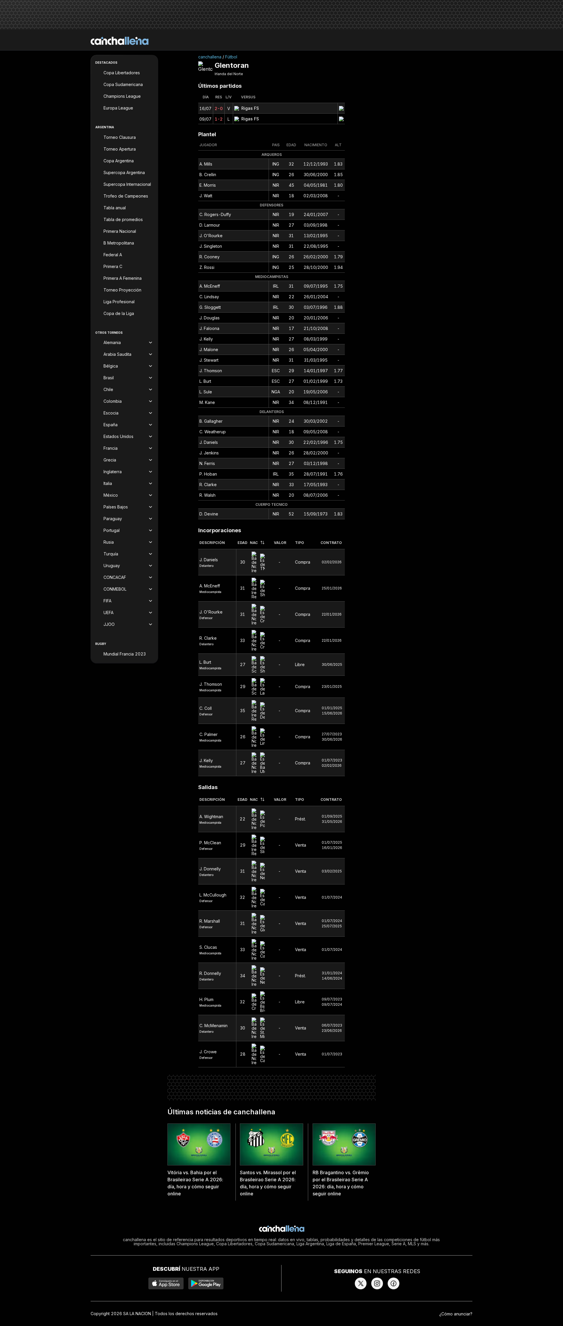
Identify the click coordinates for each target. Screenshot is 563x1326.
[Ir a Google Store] (206, 1283)
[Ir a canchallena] (120, 41)
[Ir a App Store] (166, 1283)
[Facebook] (393, 1283)
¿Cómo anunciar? (455, 1313)
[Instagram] (377, 1283)
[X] (361, 1283)
